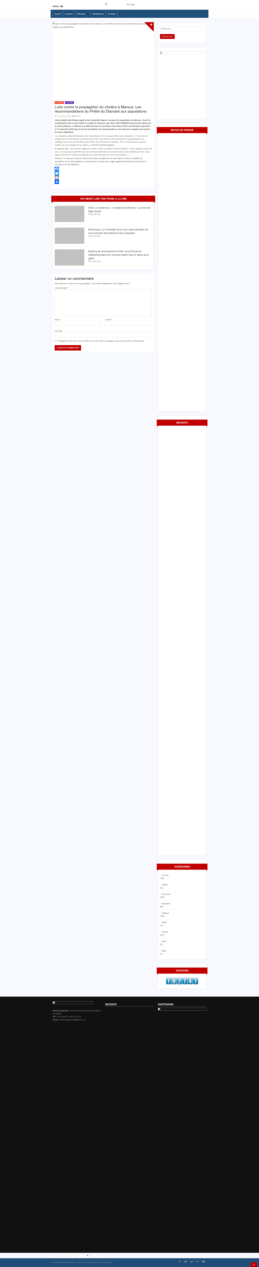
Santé (163, 922)
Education (165, 903)
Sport (163, 941)
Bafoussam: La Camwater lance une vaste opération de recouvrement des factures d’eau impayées (118, 231)
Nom (58, 319)
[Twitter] (55, 6)
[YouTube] (62, 6)
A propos (69, 13)
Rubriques (81, 13)
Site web (58, 331)
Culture (164, 884)
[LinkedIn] (57, 6)
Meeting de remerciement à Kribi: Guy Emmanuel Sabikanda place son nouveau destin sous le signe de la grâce (118, 254)
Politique (165, 913)
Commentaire (61, 288)
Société (70, 102)
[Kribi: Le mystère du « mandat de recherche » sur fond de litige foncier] (69, 213)
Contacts (111, 13)
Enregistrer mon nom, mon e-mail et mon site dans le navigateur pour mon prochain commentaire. (101, 341)
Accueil (58, 13)
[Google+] (59, 6)
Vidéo (163, 950)
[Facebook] (53, 6)
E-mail (108, 319)
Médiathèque (98, 13)
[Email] (103, 177)
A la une (60, 102)
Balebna (77, 116)
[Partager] (103, 182)
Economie (165, 894)
